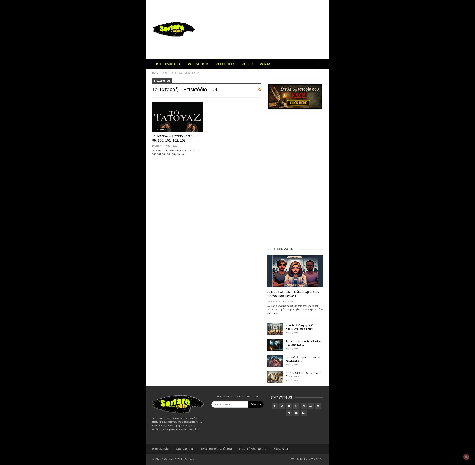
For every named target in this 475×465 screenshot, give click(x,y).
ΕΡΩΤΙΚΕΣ (227, 64)
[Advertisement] (267, 30)
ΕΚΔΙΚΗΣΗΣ (200, 64)
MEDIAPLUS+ (316, 459)
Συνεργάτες (281, 448)
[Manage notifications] (466, 457)
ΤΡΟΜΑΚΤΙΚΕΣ (170, 64)
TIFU (249, 64)
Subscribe (255, 404)
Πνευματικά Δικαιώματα (216, 448)
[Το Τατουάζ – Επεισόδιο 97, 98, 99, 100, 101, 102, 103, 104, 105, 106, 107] (177, 117)
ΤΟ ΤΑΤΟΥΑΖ (159, 130)
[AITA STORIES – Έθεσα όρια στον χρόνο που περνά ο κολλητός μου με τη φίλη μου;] (295, 271)
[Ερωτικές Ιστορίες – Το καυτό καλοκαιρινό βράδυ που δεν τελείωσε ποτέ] (275, 361)
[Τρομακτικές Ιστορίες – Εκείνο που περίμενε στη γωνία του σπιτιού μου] (275, 345)
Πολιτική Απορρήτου (252, 448)
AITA (267, 64)
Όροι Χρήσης (185, 448)
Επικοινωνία (160, 448)
